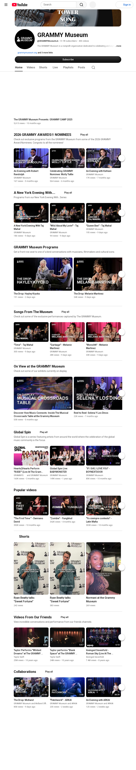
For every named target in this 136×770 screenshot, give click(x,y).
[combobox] (59, 5)
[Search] (81, 4)
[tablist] (68, 68)
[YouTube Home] (19, 4)
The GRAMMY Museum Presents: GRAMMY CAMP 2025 (43, 119)
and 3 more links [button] (45, 53)
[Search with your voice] (92, 4)
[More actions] (47, 171)
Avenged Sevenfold (95, 657)
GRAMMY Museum (22, 178)
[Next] (121, 158)
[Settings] (111, 5)
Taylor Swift (19, 657)
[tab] (19, 68)
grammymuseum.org (27, 53)
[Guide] (6, 5)
